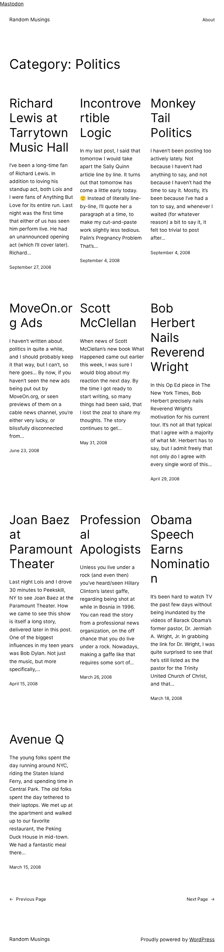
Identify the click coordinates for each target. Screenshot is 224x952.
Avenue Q (36, 739)
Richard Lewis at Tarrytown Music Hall (39, 125)
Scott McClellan (108, 315)
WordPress (202, 939)
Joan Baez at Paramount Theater (41, 541)
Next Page (201, 899)
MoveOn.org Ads (41, 315)
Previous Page (27, 899)
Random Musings (29, 19)
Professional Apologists (110, 534)
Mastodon (12, 4)
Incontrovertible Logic (110, 118)
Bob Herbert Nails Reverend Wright (177, 337)
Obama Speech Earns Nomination (180, 549)
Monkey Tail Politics (173, 118)
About (208, 19)
